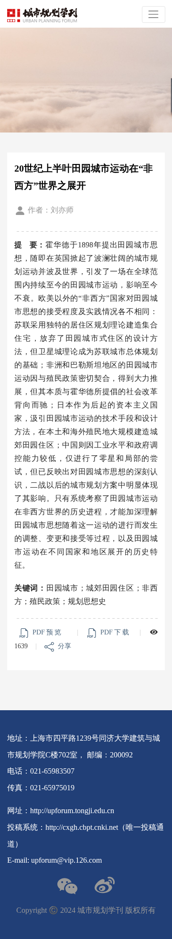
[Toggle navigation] (153, 14)
